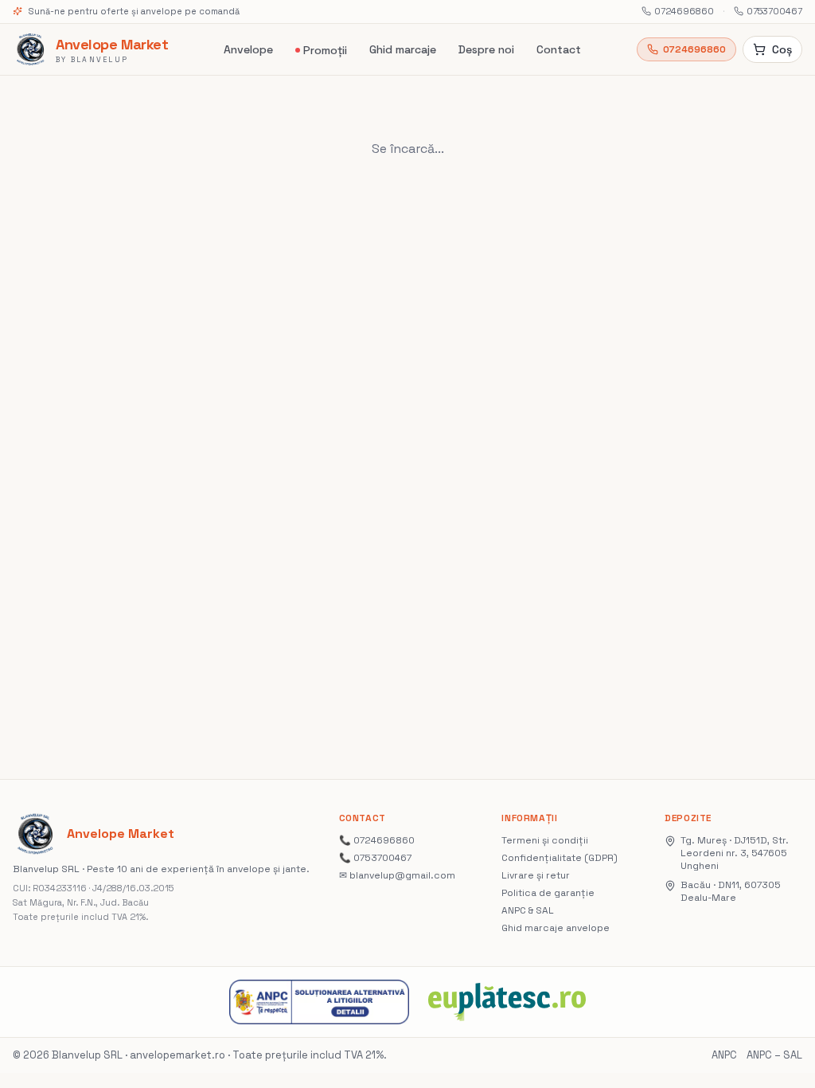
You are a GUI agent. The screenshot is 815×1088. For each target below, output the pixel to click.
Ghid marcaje (402, 49)
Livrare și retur (535, 875)
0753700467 (774, 11)
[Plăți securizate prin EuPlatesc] (507, 1002)
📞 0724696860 (377, 840)
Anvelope (248, 49)
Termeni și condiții (544, 840)
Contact (558, 49)
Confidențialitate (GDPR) (559, 857)
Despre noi (486, 49)
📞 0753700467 (375, 857)
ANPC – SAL (774, 1055)
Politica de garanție (548, 892)
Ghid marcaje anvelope (555, 928)
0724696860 (684, 11)
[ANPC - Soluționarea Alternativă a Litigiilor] (319, 1002)
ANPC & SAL (527, 910)
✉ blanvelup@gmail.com (397, 875)
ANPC (724, 1055)
